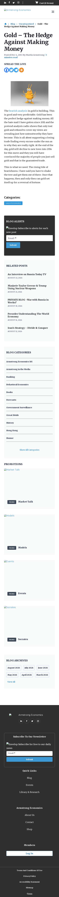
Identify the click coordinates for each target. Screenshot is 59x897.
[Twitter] (11, 70)
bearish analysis (18, 110)
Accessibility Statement (29, 882)
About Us (29, 815)
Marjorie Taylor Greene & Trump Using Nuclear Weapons (27, 287)
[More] (21, 70)
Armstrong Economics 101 (19, 361)
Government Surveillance (19, 407)
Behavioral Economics (17, 384)
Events (29, 785)
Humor (9, 438)
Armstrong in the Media (18, 369)
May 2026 (12, 675)
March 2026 (42, 675)
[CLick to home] (7, 24)
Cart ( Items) (46, 3)
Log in (29, 853)
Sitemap (29, 888)
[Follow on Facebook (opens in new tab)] (9, 3)
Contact (29, 822)
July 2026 (29, 668)
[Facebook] (6, 70)
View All (11, 682)
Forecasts (11, 400)
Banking (10, 377)
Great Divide (12, 415)
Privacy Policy (29, 876)
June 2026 (43, 668)
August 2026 (14, 668)
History (10, 423)
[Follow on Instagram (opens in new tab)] (18, 3)
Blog (13, 24)
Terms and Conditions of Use (29, 870)
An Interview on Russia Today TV (27, 274)
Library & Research (29, 792)
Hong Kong (12, 430)
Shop (29, 829)
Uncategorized (26, 24)
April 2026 (27, 675)
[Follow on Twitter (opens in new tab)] (14, 3)
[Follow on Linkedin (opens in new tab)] (5, 3)
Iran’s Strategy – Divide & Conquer (28, 328)
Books (9, 392)
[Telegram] (16, 70)
